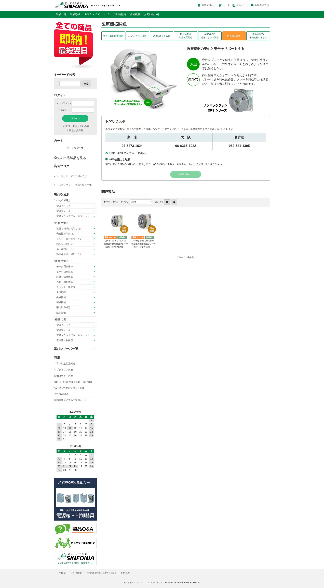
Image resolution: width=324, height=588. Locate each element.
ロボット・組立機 (65, 287)
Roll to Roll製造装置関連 (185, 36)
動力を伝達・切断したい (69, 254)
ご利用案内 (120, 14)
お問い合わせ (151, 14)
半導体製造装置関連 (113, 36)
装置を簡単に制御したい (69, 228)
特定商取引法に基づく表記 (101, 572)
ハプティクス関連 (137, 36)
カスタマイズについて (97, 14)
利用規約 (125, 572)
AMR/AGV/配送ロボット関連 (210, 36)
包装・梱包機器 (64, 281)
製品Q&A (75, 14)
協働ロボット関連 (161, 36)
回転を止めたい (64, 243)
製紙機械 (61, 302)
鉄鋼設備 (61, 312)
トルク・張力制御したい (69, 238)
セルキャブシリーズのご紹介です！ (75, 185)
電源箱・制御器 (64, 340)
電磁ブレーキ (63, 211)
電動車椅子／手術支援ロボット (70, 400)
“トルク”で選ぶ (62, 200)
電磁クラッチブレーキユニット (72, 216)
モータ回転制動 (64, 271)
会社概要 (135, 14)
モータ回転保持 (64, 266)
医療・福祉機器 (64, 276)
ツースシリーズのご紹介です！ (72, 176)
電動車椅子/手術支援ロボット (258, 36)
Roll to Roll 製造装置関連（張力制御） (74, 381)
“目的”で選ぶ (61, 223)
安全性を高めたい (65, 233)
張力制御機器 (63, 307)
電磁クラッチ (63, 206)
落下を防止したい (65, 249)
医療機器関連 (233, 36)
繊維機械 (61, 297)
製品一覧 (61, 14)
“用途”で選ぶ (61, 261)
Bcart (197, 582)
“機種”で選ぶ (61, 319)
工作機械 (61, 292)
